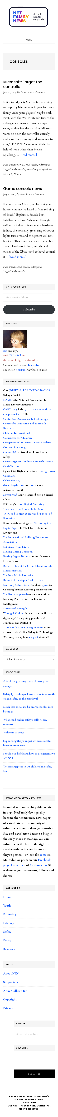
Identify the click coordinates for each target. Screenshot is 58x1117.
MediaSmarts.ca (12, 570)
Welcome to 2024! (13, 732)
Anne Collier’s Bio (15, 991)
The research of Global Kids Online (24, 509)
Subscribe (29, 309)
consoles (21, 169)
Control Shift (10, 452)
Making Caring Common (18, 551)
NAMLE (8, 400)
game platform (44, 169)
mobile (19, 164)
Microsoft (8, 174)
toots (43, 855)
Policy (7, 940)
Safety (7, 932)
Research (9, 949)
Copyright (10, 999)
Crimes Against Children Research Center (28, 461)
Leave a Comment (35, 92)
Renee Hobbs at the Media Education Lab (27, 566)
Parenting (9, 914)
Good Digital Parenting (30, 504)
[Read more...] (28, 155)
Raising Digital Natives (16, 556)
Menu (29, 39)
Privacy (8, 1008)
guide (45, 585)
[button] (51, 33)
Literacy (8, 923)
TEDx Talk (15, 355)
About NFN (11, 973)
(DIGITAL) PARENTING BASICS (29, 390)
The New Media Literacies (18, 575)
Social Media (30, 164)
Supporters (10, 982)
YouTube (21, 369)
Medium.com (38, 865)
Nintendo (18, 174)
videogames (44, 164)
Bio (5, 350)
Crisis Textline (11, 466)
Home (7, 897)
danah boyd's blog (13, 485)
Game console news (22, 188)
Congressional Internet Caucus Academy (27, 442)
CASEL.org (10, 409)
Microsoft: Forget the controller (22, 84)
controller (31, 169)
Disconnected (10, 494)
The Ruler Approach (15, 594)
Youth (7, 906)
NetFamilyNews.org (29, 17)
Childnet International (16, 433)
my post (33, 637)
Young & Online (13, 613)
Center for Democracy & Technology (25, 419)
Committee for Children (17, 438)
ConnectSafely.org (14, 447)
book (33, 485)
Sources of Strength (15, 608)
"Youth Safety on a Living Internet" (23, 627)
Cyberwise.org (11, 480)
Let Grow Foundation (16, 547)
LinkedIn (33, 365)
